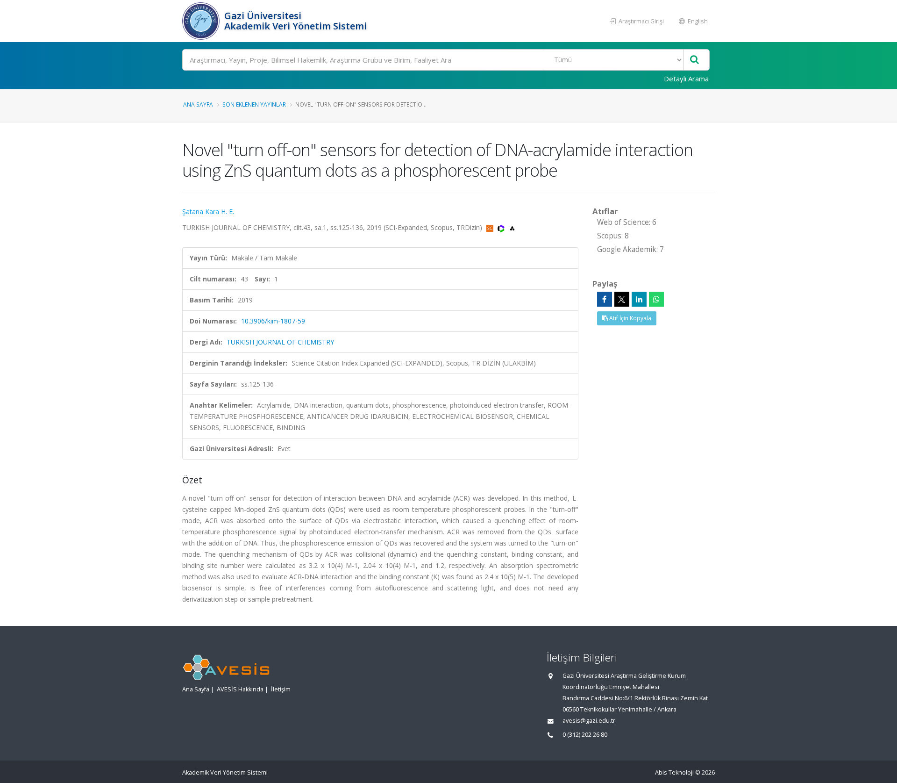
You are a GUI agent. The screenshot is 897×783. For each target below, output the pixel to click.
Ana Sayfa (198, 104)
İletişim (281, 689)
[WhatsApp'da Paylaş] (656, 299)
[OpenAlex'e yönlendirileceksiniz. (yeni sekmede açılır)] (512, 227)
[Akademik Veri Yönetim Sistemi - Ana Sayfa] (202, 21)
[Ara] (694, 60)
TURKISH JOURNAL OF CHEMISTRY (280, 342)
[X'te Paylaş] (621, 299)
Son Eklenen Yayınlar (254, 104)
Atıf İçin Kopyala (629, 318)
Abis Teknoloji (674, 772)
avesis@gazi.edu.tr (588, 721)
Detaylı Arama (686, 78)
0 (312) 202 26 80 (584, 735)
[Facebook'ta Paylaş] (604, 299)
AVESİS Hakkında (240, 689)
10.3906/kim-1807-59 (273, 320)
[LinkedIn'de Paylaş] (639, 299)
